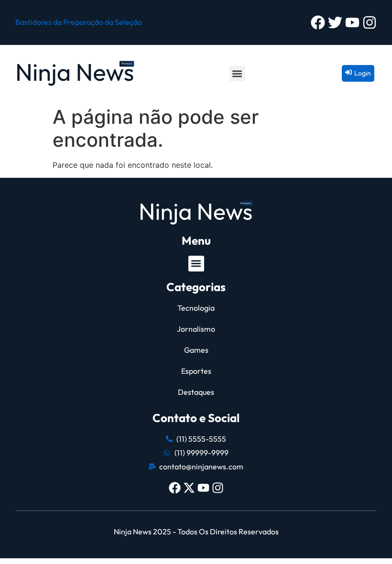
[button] (237, 73)
